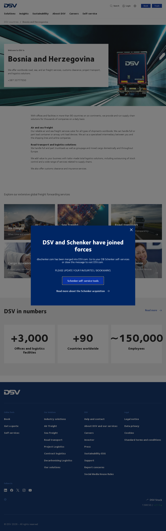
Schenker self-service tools (83, 281)
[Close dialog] (131, 230)
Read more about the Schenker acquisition (81, 291)
